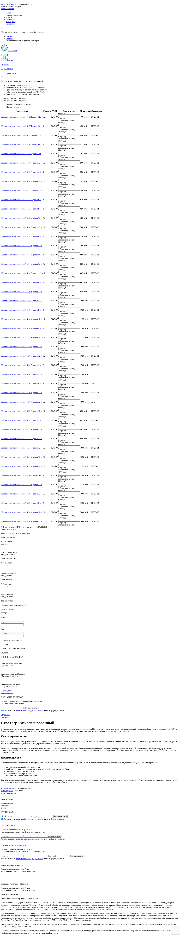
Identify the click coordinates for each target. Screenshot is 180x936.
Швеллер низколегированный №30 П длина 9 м (21, 503)
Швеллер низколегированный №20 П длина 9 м (21, 365)
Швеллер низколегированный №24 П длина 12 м (21, 439)
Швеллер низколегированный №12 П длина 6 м (21, 200)
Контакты (10, 24)
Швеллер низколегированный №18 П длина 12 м (21, 301)
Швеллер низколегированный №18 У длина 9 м (21, 328)
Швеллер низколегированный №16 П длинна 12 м (22, 273)
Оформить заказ (60, 816)
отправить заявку (77, 856)
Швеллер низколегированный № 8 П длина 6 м (21, 126)
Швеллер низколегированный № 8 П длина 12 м (21, 117)
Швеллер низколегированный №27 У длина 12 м (21, 466)
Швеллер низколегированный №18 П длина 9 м (21, 310)
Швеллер (9, 39)
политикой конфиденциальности (29, 710)
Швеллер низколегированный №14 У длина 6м (20, 255)
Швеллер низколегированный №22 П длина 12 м (21, 411)
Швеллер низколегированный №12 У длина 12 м (21, 218)
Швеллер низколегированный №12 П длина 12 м (21, 190)
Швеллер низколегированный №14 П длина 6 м (21, 236)
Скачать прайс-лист (9, 529)
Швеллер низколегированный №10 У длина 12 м (21, 181)
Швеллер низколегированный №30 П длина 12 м (21, 494)
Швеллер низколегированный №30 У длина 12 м (21, 521)
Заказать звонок (7, 9)
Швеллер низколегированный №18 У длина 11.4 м (22, 337)
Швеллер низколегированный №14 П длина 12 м (21, 227)
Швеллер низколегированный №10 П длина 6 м (21, 172)
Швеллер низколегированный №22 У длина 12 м (21, 429)
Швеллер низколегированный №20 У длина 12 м (21, 393)
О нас (8, 13)
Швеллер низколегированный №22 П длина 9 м (21, 420)
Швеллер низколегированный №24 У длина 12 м (21, 457)
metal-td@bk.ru (7, 791)
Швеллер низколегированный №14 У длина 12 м (21, 246)
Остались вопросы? (9, 793)
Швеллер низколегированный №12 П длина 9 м (21, 209)
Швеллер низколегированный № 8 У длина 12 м (21, 135)
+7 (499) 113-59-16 (8, 4)
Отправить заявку (31, 708)
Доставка (10, 19)
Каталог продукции (14, 15)
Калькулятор (11, 22)
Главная (9, 36)
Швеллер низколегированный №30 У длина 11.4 (21, 512)
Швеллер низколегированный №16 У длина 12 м (21, 292)
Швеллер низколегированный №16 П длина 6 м (21, 282)
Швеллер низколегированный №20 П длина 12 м (21, 356)
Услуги (9, 17)
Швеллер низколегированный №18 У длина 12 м (21, 319)
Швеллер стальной (14, 107)
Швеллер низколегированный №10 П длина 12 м (21, 163)
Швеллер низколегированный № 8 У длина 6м (20, 144)
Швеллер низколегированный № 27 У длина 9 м (21, 475)
